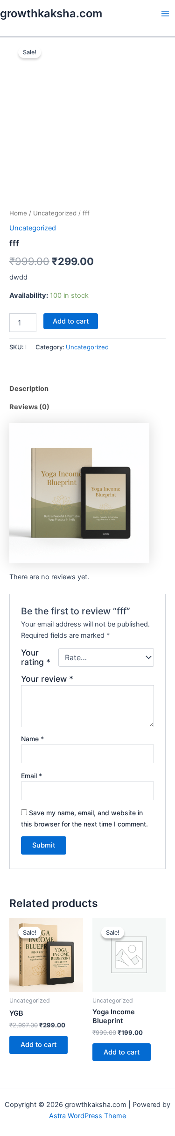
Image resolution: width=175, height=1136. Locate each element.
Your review (47, 679)
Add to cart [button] (38, 1044)
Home (18, 213)
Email (31, 776)
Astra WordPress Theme (87, 1116)
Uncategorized (55, 213)
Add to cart (71, 321)
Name (32, 739)
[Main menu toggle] (165, 13)
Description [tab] (29, 388)
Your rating (35, 657)
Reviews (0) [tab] (29, 407)
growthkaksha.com (51, 13)
